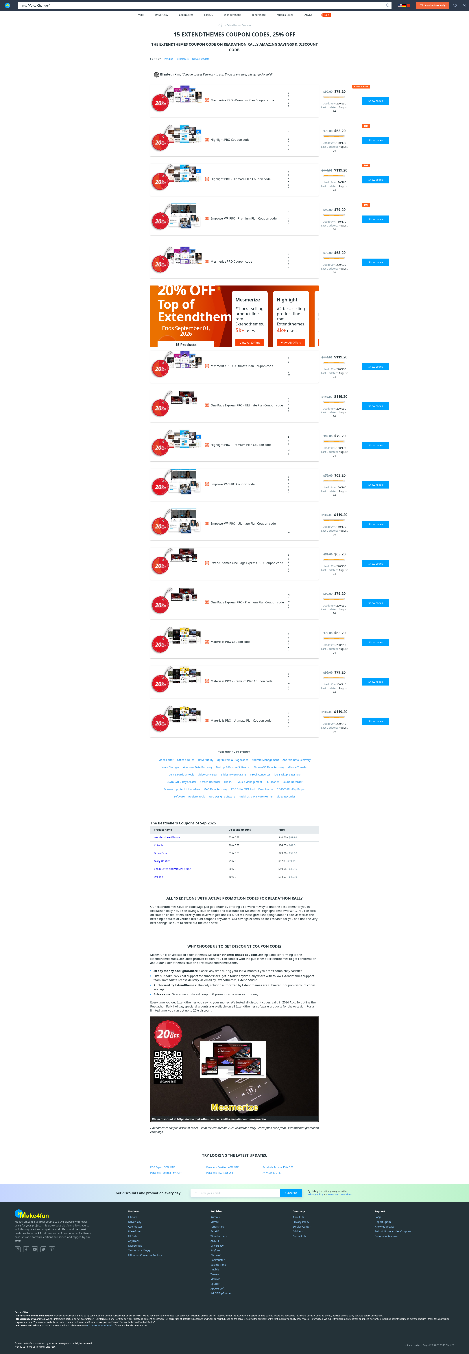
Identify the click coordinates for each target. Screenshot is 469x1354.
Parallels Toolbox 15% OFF (166, 1172)
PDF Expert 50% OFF (162, 1167)
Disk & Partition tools (181, 774)
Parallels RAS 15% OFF (219, 1172)
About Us (298, 1217)
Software (179, 796)
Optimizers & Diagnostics (232, 760)
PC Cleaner (272, 782)
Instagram (18, 1249)
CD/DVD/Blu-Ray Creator (181, 782)
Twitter (43, 1249)
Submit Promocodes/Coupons (393, 1231)
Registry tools (196, 796)
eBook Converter (260, 774)
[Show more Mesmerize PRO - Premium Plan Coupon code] (176, 101)
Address (298, 1231)
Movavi (215, 1222)
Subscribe (291, 1193)
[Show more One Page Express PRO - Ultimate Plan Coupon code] (176, 406)
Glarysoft (216, 1255)
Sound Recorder (292, 782)
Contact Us (299, 1236)
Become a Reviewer (387, 1236)
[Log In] (464, 5)
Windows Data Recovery (197, 767)
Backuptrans (218, 1264)
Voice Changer (170, 767)
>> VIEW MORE (272, 1172)
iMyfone (215, 1250)
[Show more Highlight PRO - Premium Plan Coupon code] (176, 445)
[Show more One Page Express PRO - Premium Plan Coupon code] (176, 603)
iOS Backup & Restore (287, 774)
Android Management (265, 760)
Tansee (215, 1274)
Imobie (215, 1269)
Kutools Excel (285, 14)
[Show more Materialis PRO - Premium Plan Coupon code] (176, 682)
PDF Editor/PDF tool (243, 789)
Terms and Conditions (340, 1194)
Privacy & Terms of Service (100, 1325)
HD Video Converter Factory (145, 1255)
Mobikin (215, 1279)
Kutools (158, 845)
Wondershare (232, 14)
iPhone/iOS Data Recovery (269, 767)
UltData (132, 1236)
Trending (168, 58)
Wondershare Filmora (167, 837)
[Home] (221, 25)
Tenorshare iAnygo (139, 1250)
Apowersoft (217, 1288)
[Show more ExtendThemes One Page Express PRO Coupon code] (176, 564)
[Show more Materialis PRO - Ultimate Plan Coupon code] (176, 721)
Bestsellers (183, 58)
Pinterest (52, 1249)
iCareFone (134, 1231)
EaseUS (208, 14)
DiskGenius (135, 1245)
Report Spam (383, 1222)
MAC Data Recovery (216, 789)
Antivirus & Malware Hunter (256, 796)
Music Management (249, 782)
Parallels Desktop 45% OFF (222, 1167)
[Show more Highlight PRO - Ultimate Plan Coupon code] (176, 180)
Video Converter (207, 774)
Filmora (132, 1217)
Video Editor (166, 760)
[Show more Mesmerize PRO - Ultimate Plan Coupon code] (176, 367)
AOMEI (215, 1241)
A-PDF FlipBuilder (221, 1293)
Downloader (265, 789)
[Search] (388, 5)
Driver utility (205, 760)
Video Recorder (286, 796)
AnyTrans (134, 1241)
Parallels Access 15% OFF (278, 1167)
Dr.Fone (158, 876)
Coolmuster (186, 14)
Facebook (26, 1249)
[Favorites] (455, 5)
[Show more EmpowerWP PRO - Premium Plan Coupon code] (176, 219)
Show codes (375, 101)
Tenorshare (259, 14)
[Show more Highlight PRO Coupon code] (176, 140)
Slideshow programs (233, 774)
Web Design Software (222, 796)
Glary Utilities (162, 861)
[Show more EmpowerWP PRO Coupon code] (176, 485)
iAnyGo (308, 14)
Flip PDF (229, 782)
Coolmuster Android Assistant (172, 869)
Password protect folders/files (182, 789)
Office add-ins (185, 760)
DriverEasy (161, 14)
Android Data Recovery (296, 760)
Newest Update (200, 58)
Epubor (215, 1283)
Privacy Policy (315, 1194)
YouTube (35, 1249)
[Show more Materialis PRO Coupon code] (176, 642)
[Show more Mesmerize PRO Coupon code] (176, 262)
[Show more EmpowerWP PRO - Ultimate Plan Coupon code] (176, 524)
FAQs (378, 1217)
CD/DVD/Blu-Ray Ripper (291, 789)
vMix (141, 14)
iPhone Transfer (298, 767)
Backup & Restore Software (232, 767)
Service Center (302, 1226)
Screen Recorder (210, 782)
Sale (326, 14)
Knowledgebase (384, 1226)
